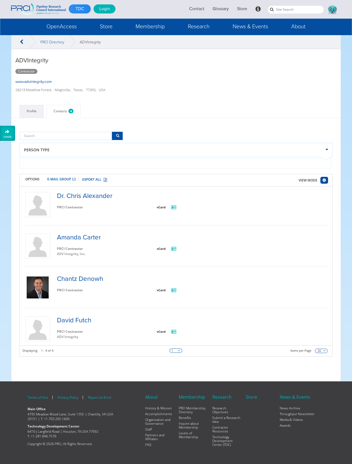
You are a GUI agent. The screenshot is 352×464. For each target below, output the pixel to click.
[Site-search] (272, 9)
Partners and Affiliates (154, 437)
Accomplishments (158, 414)
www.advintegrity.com (33, 81)
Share (8, 136)
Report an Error (100, 397)
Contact (196, 9)
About (298, 26)
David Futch (74, 320)
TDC (80, 9)
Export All (91, 179)
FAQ (148, 445)
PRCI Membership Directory (192, 410)
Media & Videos (291, 420)
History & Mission (158, 408)
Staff (148, 429)
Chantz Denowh (80, 279)
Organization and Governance (157, 422)
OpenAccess (61, 26)
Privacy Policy (68, 397)
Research (199, 26)
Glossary (221, 9)
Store (242, 9)
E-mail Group (59, 179)
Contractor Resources (220, 429)
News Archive (290, 408)
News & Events (250, 26)
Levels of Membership (188, 435)
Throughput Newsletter (297, 414)
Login (104, 9)
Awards (285, 425)
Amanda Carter (79, 237)
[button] (61, 26)
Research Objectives (220, 410)
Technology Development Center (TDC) (222, 441)
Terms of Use (38, 397)
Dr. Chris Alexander (84, 196)
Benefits (185, 418)
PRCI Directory (52, 42)
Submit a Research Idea (226, 420)
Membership (150, 26)
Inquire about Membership (189, 425)
